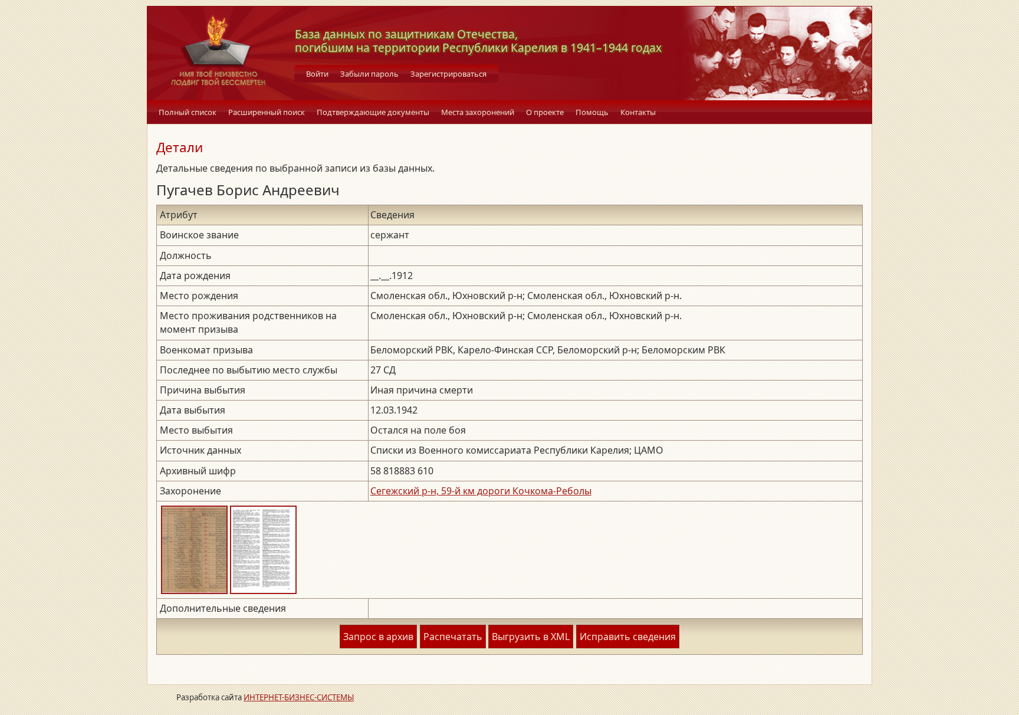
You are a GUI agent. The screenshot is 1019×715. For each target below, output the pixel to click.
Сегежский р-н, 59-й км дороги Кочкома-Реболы (480, 490)
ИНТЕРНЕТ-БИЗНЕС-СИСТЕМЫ (299, 697)
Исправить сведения (628, 636)
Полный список (187, 112)
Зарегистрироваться (448, 73)
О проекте (545, 112)
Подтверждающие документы (373, 112)
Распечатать (452, 636)
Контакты (638, 112)
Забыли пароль (369, 73)
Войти (317, 73)
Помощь (592, 112)
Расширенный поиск (266, 112)
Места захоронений (477, 112)
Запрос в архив (378, 636)
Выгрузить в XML (531, 636)
